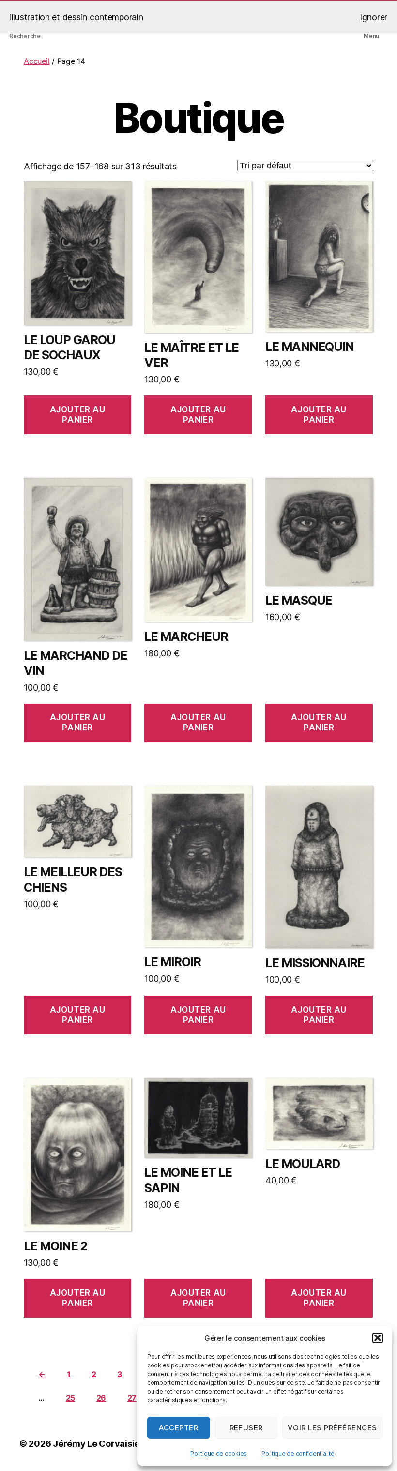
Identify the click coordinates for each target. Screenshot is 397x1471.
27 (132, 1398)
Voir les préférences (332, 1427)
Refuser (246, 1427)
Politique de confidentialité (297, 1453)
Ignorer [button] (373, 17)
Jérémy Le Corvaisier (98, 1444)
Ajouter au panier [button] (78, 415)
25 (70, 1398)
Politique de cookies (218, 1453)
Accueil (36, 61)
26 (101, 1398)
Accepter (178, 1427)
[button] (377, 1338)
